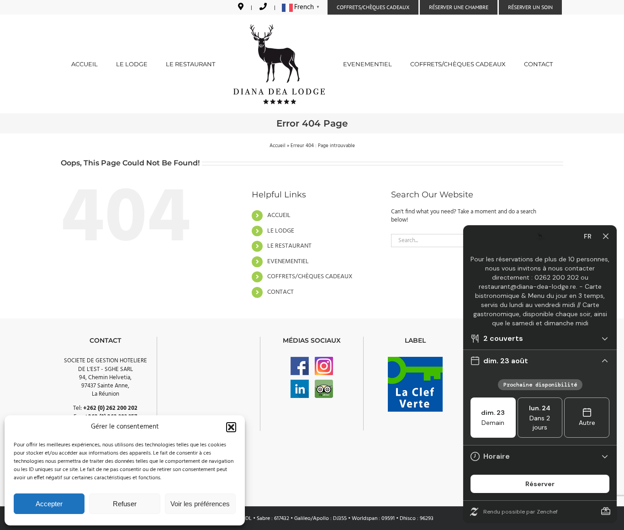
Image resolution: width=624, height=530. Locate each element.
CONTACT (280, 292)
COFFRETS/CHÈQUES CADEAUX (310, 276)
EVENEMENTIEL (288, 261)
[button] (231, 427)
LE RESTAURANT (289, 246)
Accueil (278, 146)
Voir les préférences (200, 504)
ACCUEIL (279, 215)
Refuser (125, 504)
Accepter (49, 504)
